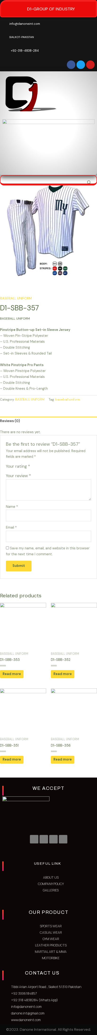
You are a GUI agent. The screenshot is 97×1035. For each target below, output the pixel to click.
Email (11, 527)
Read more (12, 674)
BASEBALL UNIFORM (16, 298)
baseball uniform (67, 400)
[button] (85, 168)
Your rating (18, 466)
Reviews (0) (10, 421)
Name (12, 507)
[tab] (48, 421)
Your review (18, 475)
